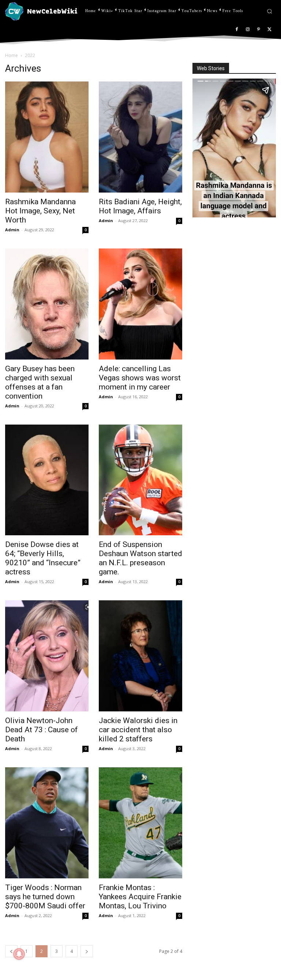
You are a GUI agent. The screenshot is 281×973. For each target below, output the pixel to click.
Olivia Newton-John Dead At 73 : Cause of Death (41, 729)
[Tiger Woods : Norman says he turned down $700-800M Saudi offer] (47, 822)
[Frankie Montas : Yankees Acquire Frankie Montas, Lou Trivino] (140, 822)
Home (11, 55)
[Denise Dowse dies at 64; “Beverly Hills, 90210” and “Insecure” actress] (47, 480)
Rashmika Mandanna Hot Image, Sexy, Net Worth (40, 210)
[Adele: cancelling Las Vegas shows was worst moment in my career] (140, 304)
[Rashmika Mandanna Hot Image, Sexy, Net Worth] (47, 137)
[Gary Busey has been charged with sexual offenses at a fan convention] (47, 304)
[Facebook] (237, 29)
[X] (269, 29)
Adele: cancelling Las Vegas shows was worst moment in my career (140, 377)
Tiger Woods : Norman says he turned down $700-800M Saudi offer (45, 896)
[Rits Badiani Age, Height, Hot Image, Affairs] (140, 137)
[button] (269, 11)
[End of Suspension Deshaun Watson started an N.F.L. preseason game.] (140, 480)
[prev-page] (11, 951)
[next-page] (86, 951)
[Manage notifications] (19, 954)
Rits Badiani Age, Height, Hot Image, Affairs (140, 206)
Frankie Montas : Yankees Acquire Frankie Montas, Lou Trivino (140, 896)
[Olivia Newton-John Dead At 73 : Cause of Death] (47, 655)
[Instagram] (247, 29)
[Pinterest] (258, 29)
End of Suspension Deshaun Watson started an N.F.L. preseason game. (140, 558)
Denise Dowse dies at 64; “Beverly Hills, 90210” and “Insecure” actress (42, 558)
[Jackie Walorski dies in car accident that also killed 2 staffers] (140, 655)
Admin (12, 229)
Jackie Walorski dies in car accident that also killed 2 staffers (138, 729)
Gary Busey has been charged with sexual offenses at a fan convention (40, 382)
